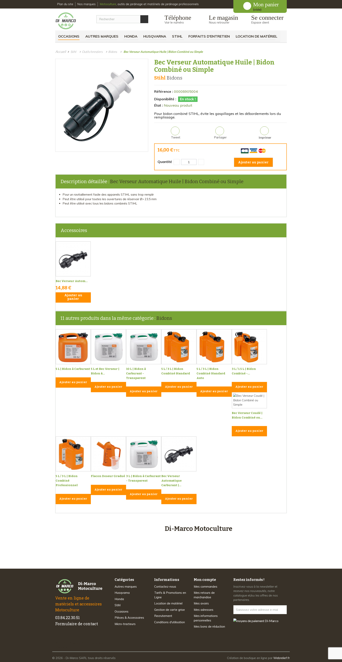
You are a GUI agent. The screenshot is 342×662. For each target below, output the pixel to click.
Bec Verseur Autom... (72, 281)
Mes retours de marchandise (204, 595)
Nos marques (86, 4)
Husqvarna (154, 36)
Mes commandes (205, 586)
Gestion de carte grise (169, 610)
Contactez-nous (165, 586)
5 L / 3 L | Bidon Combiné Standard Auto (211, 373)
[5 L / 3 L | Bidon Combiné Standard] (179, 346)
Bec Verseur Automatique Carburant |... (171, 480)
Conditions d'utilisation (169, 622)
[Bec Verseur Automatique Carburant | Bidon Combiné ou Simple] (179, 454)
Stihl (177, 36)
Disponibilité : (165, 99)
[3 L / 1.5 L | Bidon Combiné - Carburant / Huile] (249, 346)
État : (158, 105)
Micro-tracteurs (125, 624)
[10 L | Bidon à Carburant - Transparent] (143, 346)
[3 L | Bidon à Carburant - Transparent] (143, 454)
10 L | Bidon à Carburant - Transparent (136, 373)
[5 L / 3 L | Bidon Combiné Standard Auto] (214, 346)
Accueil (60, 51)
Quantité (165, 161)
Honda (130, 36)
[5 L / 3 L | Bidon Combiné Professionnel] (73, 454)
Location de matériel (256, 36)
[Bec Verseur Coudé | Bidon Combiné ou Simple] (249, 400)
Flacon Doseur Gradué (108, 476)
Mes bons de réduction (209, 626)
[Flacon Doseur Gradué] (108, 454)
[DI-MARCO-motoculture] (68, 21)
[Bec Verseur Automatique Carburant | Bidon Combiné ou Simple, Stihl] (73, 259)
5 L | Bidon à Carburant (73, 369)
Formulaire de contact (76, 623)
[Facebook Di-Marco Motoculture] (57, 636)
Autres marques (101, 36)
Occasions (68, 36)
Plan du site (65, 4)
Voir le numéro (174, 22)
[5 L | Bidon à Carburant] (73, 346)
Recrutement (163, 616)
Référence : (163, 91)
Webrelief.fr (281, 658)
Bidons (164, 318)
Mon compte (205, 580)
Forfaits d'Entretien (209, 36)
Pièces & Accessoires (129, 617)
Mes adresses (203, 610)
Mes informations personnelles (206, 618)
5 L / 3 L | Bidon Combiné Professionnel (67, 480)
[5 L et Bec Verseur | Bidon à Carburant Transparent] (108, 346)
